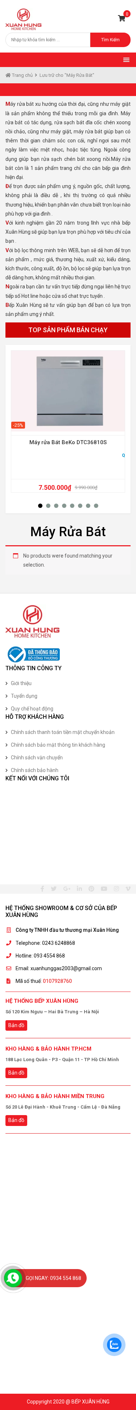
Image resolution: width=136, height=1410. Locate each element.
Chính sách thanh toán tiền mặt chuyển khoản (63, 732)
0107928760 (57, 981)
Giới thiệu (21, 683)
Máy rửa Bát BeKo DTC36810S (68, 442)
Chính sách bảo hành (34, 770)
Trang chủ (22, 75)
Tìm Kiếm (110, 39)
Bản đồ (16, 1025)
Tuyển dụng (24, 696)
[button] (40, 506)
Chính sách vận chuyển (37, 757)
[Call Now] (13, 1278)
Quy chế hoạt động (32, 709)
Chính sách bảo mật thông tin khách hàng (58, 745)
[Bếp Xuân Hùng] (23, 19)
